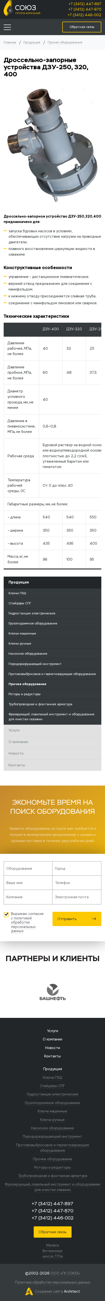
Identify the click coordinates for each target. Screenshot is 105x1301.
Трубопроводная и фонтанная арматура (40, 704)
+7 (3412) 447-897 (85, 4)
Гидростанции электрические (32, 613)
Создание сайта (49, 1291)
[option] (52, 992)
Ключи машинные (22, 633)
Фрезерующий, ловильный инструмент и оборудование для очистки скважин (51, 716)
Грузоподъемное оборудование (33, 623)
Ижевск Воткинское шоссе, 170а (52, 1251)
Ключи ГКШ (17, 593)
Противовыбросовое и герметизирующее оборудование (52, 674)
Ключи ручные (20, 643)
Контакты (17, 765)
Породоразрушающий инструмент (35, 664)
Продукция (31, 42)
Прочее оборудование (65, 42)
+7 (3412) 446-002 (84, 15)
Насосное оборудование (28, 653)
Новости (16, 753)
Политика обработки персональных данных (52, 1282)
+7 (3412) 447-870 (84, 9)
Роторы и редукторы (25, 694)
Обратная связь (53, 1232)
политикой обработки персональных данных (23, 924)
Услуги (14, 730)
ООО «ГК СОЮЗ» (65, 1273)
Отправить (67, 919)
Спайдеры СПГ (20, 603)
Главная (10, 42)
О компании (18, 742)
